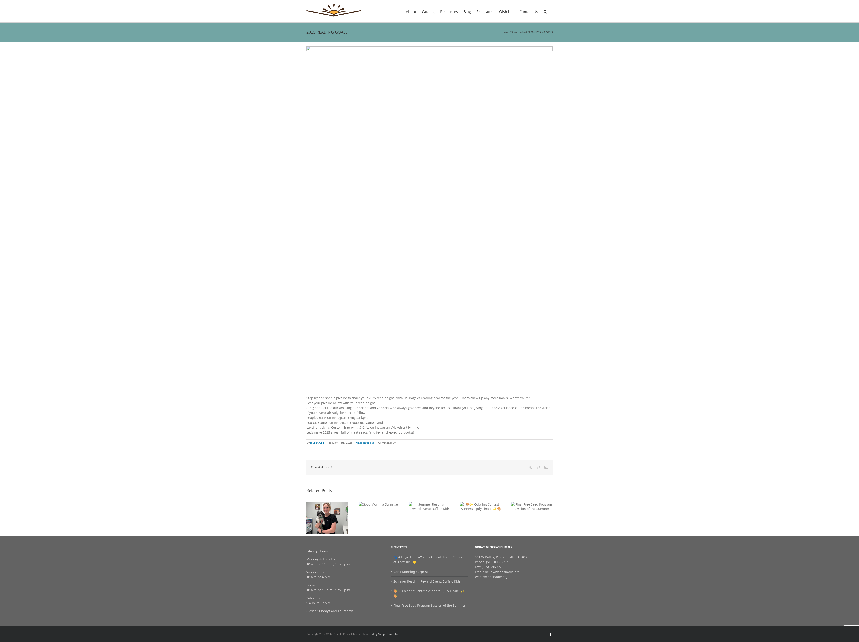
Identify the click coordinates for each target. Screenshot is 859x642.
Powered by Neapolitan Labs (380, 634)
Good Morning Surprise (411, 572)
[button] (545, 11)
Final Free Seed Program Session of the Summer (429, 605)
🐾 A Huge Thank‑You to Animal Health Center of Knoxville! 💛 (428, 559)
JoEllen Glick (317, 443)
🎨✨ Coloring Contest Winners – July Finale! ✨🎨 (428, 593)
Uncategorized (365, 443)
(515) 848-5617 (497, 562)
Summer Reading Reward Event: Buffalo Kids (427, 581)
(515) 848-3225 (492, 567)
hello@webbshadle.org (502, 572)
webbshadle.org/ (496, 577)
